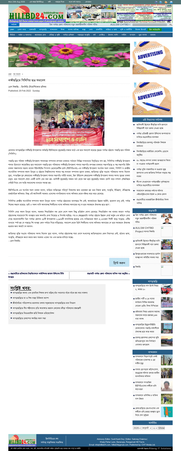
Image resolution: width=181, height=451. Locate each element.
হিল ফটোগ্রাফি (154, 29)
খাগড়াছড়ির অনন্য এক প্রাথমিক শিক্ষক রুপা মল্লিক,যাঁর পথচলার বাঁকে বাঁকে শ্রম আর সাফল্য (50, 292)
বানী (49, 2)
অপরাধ (132, 35)
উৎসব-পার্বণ (113, 35)
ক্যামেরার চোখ (40, 35)
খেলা (91, 29)
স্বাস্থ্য (84, 29)
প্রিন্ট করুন (119, 263)
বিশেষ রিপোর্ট (140, 29)
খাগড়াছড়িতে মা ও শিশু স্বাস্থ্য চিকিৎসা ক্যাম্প (31, 298)
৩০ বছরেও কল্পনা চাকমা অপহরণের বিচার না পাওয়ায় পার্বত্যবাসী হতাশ (153, 162)
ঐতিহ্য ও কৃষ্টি (54, 35)
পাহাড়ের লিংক (59, 2)
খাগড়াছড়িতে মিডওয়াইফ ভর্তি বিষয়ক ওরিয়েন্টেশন (33, 313)
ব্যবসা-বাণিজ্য (73, 29)
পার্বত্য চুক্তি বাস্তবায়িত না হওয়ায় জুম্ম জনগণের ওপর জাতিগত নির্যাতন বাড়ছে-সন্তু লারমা (154, 173)
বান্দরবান (53, 29)
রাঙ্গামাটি (32, 29)
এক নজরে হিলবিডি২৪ (36, 2)
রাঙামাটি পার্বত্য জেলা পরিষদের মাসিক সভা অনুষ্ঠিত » (108, 273)
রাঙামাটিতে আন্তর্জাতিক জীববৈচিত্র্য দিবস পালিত (153, 201)
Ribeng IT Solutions (160, 448)
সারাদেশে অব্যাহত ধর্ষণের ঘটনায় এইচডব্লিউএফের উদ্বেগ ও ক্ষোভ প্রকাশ (151, 192)
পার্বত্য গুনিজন (68, 35)
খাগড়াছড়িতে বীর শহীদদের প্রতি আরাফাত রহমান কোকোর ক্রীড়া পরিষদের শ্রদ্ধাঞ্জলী (47, 308)
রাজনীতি (99, 29)
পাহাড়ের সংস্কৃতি (84, 35)
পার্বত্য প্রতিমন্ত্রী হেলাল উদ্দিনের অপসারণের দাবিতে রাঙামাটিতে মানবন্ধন (153, 135)
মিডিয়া (12, 35)
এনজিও (102, 35)
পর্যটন (124, 35)
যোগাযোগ (88, 2)
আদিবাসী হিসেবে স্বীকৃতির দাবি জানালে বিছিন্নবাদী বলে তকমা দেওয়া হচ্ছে (152, 126)
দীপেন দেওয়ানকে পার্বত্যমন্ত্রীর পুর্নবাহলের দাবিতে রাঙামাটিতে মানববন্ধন (153, 183)
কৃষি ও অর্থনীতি (126, 29)
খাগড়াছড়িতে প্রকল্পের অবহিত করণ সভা (29, 318)
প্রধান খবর (22, 29)
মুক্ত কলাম (143, 35)
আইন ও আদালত (24, 35)
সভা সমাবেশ (16, 74)
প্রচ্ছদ (12, 29)
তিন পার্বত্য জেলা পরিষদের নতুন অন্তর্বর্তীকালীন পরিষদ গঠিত (63, 24)
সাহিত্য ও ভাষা (111, 29)
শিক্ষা (63, 29)
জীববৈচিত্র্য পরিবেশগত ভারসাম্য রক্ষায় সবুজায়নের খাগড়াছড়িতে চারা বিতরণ (44, 303)
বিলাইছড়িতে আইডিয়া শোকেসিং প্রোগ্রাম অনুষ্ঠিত (152, 153)
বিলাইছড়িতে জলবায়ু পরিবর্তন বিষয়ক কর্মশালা (151, 144)
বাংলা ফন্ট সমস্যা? (75, 2)
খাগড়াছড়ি (43, 29)
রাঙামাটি (153, 211)
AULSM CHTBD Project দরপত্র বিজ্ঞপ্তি (119, 24)
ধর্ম (94, 35)
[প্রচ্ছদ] (37, 14)
